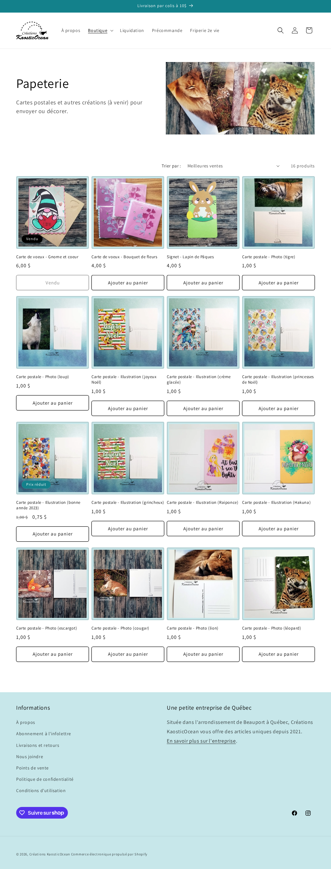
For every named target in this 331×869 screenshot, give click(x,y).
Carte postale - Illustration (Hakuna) (276, 502)
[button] (100, 30)
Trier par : (171, 166)
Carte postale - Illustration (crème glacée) (199, 379)
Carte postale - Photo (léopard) (271, 628)
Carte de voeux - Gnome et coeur (47, 257)
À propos (25, 722)
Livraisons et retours (37, 745)
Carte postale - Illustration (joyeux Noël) (124, 379)
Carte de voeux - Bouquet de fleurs (124, 257)
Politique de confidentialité (45, 779)
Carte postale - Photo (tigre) (268, 257)
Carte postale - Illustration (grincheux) (127, 502)
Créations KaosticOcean (49, 854)
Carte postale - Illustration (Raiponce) (202, 502)
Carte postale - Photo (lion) (193, 628)
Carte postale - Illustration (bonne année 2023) (48, 505)
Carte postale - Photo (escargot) (46, 628)
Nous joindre (29, 756)
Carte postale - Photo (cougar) (120, 628)
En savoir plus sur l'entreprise (201, 740)
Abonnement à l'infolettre (43, 734)
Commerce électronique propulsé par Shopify (109, 854)
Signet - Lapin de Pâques (190, 257)
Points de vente (32, 768)
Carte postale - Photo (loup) (42, 376)
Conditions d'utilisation (41, 790)
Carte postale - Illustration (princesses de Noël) (278, 379)
